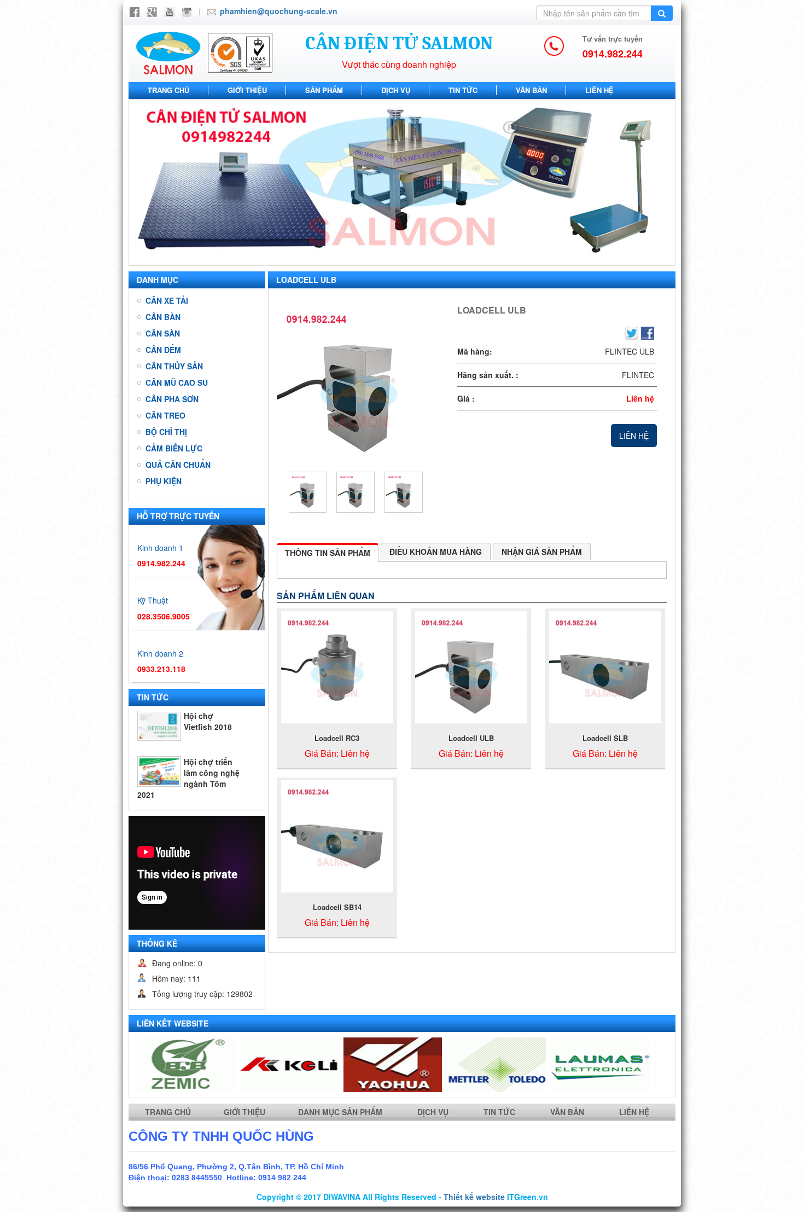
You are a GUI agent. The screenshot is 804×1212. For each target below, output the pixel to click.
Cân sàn (162, 333)
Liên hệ (599, 90)
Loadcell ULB (471, 738)
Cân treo (165, 415)
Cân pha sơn (172, 398)
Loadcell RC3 (336, 738)
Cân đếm (163, 349)
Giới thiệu (247, 90)
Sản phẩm (324, 90)
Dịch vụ (395, 90)
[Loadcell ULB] (359, 382)
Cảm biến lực (173, 448)
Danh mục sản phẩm (341, 1111)
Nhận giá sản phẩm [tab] (542, 551)
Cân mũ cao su (176, 382)
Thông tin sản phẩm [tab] (327, 552)
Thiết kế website (474, 1196)
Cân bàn (162, 316)
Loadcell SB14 (337, 907)
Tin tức (462, 90)
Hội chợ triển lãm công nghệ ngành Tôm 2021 (188, 734)
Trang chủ (168, 90)
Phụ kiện (163, 480)
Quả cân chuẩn (178, 464)
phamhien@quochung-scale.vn (278, 10)
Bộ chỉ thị (166, 431)
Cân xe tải (166, 300)
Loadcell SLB (605, 738)
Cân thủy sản (174, 366)
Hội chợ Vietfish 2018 (208, 769)
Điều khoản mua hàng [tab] (435, 551)
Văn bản (531, 90)
